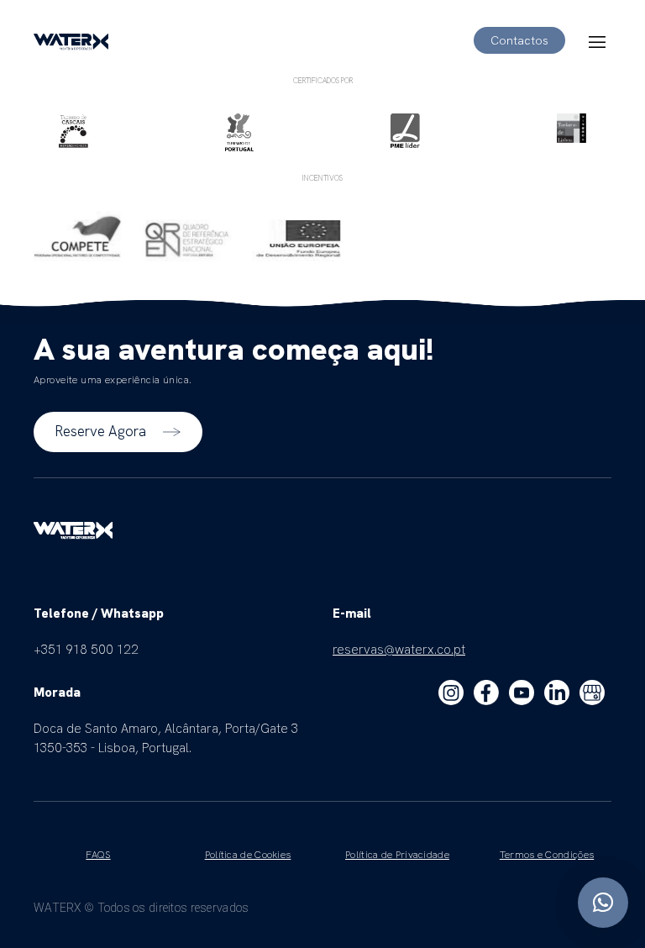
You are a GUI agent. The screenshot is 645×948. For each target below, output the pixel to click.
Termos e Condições (547, 854)
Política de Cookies (248, 854)
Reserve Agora (100, 431)
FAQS (98, 854)
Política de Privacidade (397, 854)
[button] (603, 902)
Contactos (519, 40)
